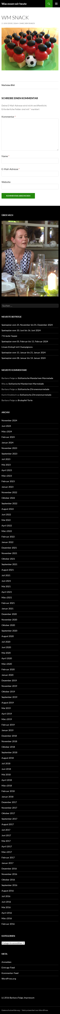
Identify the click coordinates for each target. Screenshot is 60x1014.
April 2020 (7, 658)
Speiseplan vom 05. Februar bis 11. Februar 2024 (25, 341)
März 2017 (7, 852)
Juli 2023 (6, 459)
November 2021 (9, 553)
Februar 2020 (8, 669)
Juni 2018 (6, 769)
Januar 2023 (7, 486)
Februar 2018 (8, 791)
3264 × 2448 (18, 23)
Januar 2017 (7, 863)
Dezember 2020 (9, 614)
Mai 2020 (6, 652)
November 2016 (9, 874)
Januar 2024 (7, 442)
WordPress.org (9, 978)
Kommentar (9, 116)
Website (6, 181)
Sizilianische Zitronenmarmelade (33, 389)
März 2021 (7, 597)
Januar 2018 (7, 796)
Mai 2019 (6, 708)
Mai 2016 (6, 907)
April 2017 (7, 846)
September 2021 (9, 564)
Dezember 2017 (9, 802)
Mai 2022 (6, 520)
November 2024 (9, 420)
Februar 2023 (8, 481)
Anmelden (6, 962)
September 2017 (9, 818)
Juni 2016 (6, 901)
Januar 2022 (7, 542)
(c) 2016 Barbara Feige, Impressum (18, 997)
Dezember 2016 (9, 868)
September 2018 (9, 752)
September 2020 (9, 630)
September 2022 (9, 503)
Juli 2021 (6, 575)
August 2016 (8, 890)
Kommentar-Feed (10, 973)
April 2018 (7, 780)
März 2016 (7, 918)
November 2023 (9, 448)
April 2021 (7, 592)
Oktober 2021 (8, 558)
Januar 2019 (7, 730)
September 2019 (9, 697)
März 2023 (7, 475)
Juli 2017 (6, 830)
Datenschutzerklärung (11, 1010)
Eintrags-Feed (8, 967)
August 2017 (8, 824)
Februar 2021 (8, 603)
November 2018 (9, 741)
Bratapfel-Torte (25, 400)
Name (5, 156)
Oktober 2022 (8, 498)
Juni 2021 (6, 581)
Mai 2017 (6, 841)
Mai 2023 (6, 464)
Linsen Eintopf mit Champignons (17, 347)
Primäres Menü (56, 3)
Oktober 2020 (8, 625)
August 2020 (8, 636)
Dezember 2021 (9, 547)
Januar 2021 (7, 608)
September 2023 (9, 453)
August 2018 (8, 758)
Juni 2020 (6, 647)
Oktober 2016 (8, 879)
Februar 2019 (8, 724)
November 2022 (9, 492)
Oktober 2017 (8, 813)
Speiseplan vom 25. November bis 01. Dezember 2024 (27, 325)
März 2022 (7, 531)
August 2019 (8, 702)
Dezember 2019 (9, 680)
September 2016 (9, 885)
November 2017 (9, 807)
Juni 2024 (6, 426)
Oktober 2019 (8, 691)
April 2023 (7, 470)
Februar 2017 (8, 857)
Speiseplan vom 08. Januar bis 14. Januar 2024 (24, 358)
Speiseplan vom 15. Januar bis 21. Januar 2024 (24, 352)
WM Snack (30, 23)
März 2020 (7, 664)
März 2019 (7, 719)
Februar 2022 (8, 536)
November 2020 (9, 619)
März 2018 (7, 785)
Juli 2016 (6, 896)
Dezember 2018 (9, 735)
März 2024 (7, 431)
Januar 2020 (7, 675)
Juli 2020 (6, 641)
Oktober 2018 (8, 747)
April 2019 (7, 713)
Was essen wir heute (14, 3)
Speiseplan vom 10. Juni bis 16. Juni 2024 (21, 330)
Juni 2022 (6, 514)
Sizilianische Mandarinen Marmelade (35, 378)
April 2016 (7, 912)
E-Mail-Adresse (11, 169)
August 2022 (8, 509)
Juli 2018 (6, 763)
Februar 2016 (8, 924)
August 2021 (8, 569)
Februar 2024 (8, 437)
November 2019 (9, 686)
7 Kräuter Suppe (9, 336)
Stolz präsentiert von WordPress (35, 1010)
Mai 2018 (6, 774)
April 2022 (7, 525)
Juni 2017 (6, 835)
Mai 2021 (6, 586)
